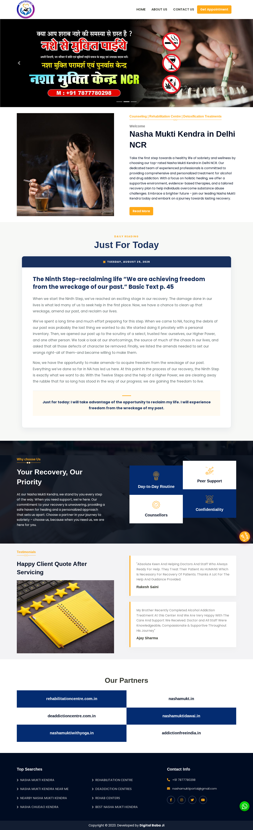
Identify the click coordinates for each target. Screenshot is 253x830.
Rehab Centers (107, 798)
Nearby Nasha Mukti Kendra (43, 798)
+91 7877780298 (183, 780)
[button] (19, 63)
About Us (159, 9)
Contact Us (183, 9)
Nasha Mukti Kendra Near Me (44, 789)
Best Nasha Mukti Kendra (116, 807)
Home (140, 9)
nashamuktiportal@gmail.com (194, 788)
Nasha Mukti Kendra (37, 780)
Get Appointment (214, 9)
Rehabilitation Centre (114, 780)
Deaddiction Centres (113, 789)
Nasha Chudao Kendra (39, 807)
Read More (141, 211)
